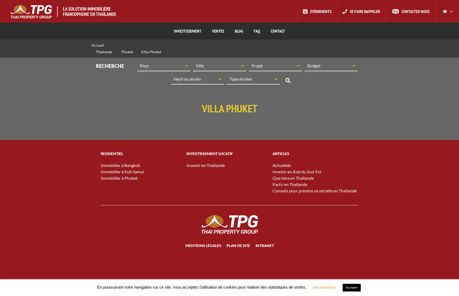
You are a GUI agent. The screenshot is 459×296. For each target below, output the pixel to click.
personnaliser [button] (324, 287)
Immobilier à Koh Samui (122, 171)
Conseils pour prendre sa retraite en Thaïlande (315, 190)
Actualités (282, 165)
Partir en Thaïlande (290, 184)
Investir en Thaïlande (205, 165)
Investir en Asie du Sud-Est (297, 171)
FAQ (257, 31)
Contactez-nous (416, 11)
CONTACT (278, 31)
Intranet (265, 245)
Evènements (321, 11)
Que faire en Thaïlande (293, 177)
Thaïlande (104, 52)
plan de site (238, 245)
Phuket (127, 52)
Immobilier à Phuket (119, 177)
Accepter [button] (352, 287)
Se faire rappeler (365, 11)
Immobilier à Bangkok (120, 165)
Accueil (97, 45)
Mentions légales (203, 245)
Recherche (288, 80)
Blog (239, 31)
